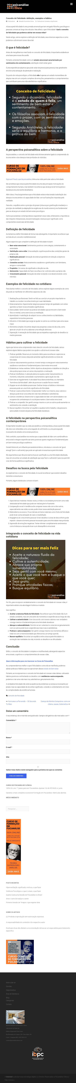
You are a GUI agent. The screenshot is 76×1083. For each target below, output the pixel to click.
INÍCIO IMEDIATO (12, 798)
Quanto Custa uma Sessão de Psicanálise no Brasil (24, 895)
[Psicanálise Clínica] (20, 6)
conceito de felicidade (16, 696)
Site (7, 757)
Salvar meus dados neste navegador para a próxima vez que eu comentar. (34, 770)
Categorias (10, 1000)
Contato (9, 1004)
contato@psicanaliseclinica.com (14, 1040)
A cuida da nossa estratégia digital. (20, 1077)
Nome (9, 738)
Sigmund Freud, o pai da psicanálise (19, 179)
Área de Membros (12, 994)
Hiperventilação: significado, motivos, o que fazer (23, 887)
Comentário (11, 720)
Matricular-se (11, 983)
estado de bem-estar (50, 669)
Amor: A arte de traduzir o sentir (17, 899)
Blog (7, 998)
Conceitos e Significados (51, 21)
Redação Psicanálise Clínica (26, 21)
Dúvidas (9, 986)
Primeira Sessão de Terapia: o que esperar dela (23, 902)
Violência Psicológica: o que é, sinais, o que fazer (23, 891)
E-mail (9, 747)
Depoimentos (11, 990)
